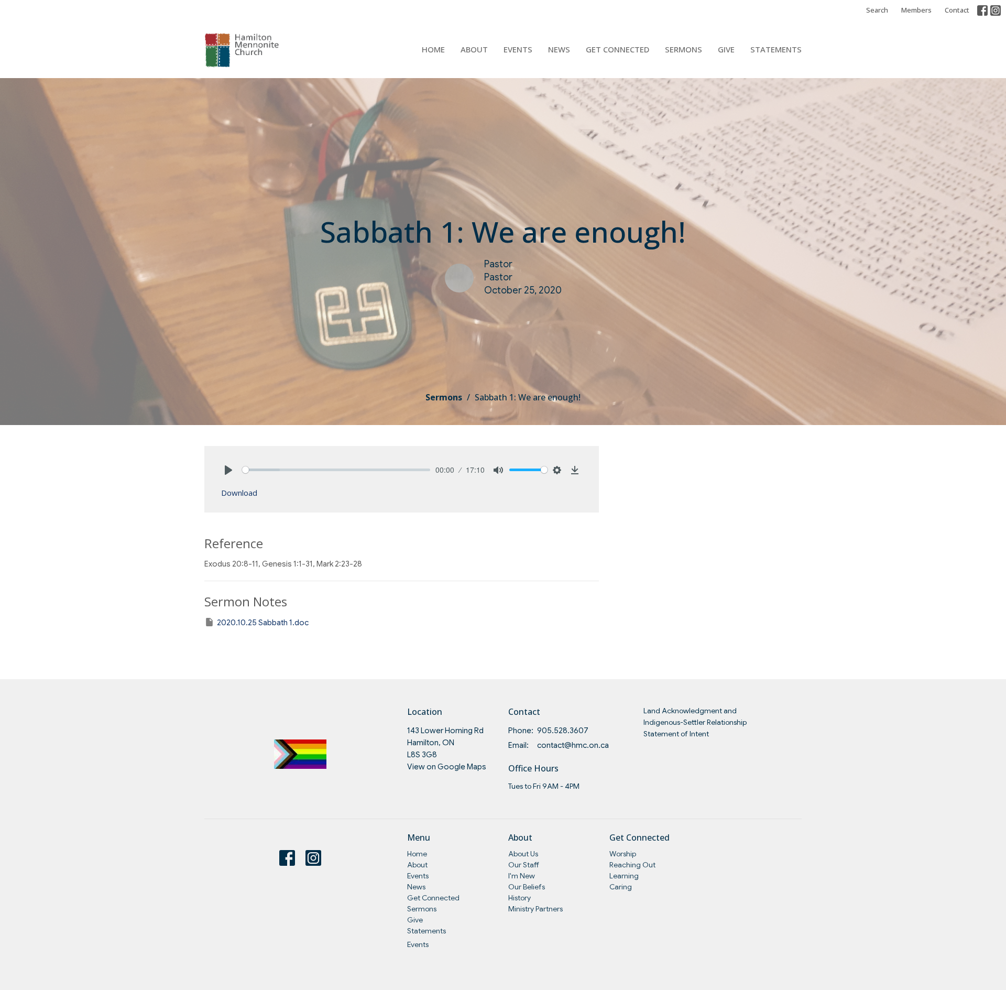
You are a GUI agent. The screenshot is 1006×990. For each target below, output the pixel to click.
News (559, 49)
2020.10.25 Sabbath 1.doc (263, 622)
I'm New (521, 875)
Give (726, 49)
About (474, 49)
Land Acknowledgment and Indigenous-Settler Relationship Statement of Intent (695, 722)
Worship (622, 853)
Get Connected (617, 49)
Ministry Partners (535, 908)
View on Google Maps (446, 766)
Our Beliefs (526, 886)
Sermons (683, 49)
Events (518, 49)
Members (916, 10)
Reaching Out (632, 864)
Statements (776, 49)
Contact (957, 10)
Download (239, 492)
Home (433, 49)
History (519, 897)
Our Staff (523, 864)
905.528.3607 (562, 730)
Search (877, 10)
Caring (620, 886)
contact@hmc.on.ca (573, 745)
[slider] (336, 470)
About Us (523, 853)
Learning (624, 875)
